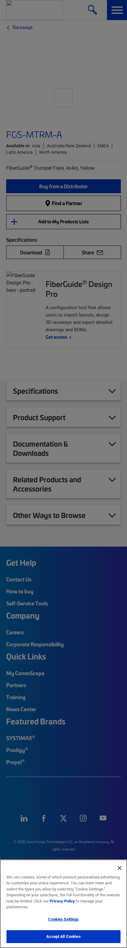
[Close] (119, 868)
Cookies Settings (63, 919)
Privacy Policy (62, 901)
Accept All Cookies (63, 936)
